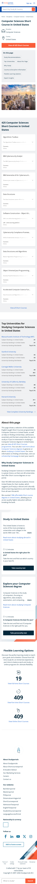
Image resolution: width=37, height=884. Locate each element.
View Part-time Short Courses (19, 702)
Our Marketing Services (11, 773)
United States (29, 16)
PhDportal (7, 795)
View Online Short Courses (18, 721)
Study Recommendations (12, 57)
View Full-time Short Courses (18, 683)
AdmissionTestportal (11, 804)
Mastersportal (8, 792)
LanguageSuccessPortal (12, 814)
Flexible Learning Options (12, 74)
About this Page (22, 61)
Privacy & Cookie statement (22, 863)
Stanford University (9, 352)
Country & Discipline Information (15, 70)
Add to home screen (13, 844)
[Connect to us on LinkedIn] (11, 836)
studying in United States (15, 451)
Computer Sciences (19, 16)
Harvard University (9, 397)
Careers (6, 776)
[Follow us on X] (24, 836)
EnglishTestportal (9, 808)
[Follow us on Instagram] (30, 836)
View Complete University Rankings (20, 412)
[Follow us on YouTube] (18, 836)
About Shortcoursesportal (13, 767)
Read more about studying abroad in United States (17, 538)
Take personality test (18, 633)
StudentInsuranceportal (12, 811)
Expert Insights (9, 78)
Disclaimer (32, 862)
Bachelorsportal (9, 789)
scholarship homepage (10, 456)
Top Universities (9, 61)
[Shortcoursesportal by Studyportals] (8, 3)
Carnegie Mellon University (12, 367)
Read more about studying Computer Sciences (17, 606)
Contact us (7, 779)
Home (3, 16)
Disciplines (9, 16)
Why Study (7, 65)
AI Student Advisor (10, 770)
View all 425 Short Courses (18, 45)
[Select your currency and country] (5, 824)
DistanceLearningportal (12, 798)
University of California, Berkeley (14, 382)
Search (30, 881)
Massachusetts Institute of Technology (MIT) (18, 337)
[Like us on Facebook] (5, 836)
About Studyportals (10, 763)
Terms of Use (4, 863)
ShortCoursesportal (10, 801)
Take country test (18, 568)
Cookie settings (12, 863)
